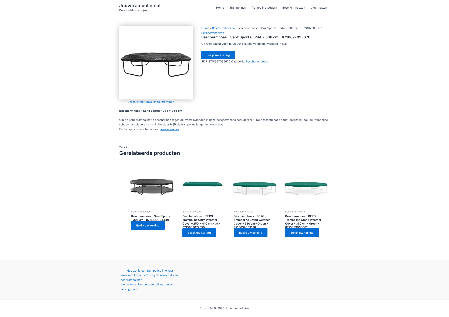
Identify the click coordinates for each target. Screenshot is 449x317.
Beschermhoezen (223, 28)
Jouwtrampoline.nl (139, 5)
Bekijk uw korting (218, 55)
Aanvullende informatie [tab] (159, 102)
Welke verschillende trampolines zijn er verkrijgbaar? (146, 287)
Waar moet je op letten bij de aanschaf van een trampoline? (149, 277)
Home (205, 28)
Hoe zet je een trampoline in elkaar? (151, 270)
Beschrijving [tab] (136, 102)
